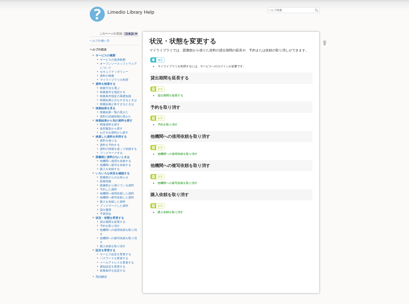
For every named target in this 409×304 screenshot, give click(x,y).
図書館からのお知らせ (114, 177)
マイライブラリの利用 (114, 79)
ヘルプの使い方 (100, 40)
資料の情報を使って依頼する (118, 149)
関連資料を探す (110, 124)
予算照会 (105, 213)
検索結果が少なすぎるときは (118, 100)
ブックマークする (111, 153)
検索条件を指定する (112, 92)
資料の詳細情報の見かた (115, 116)
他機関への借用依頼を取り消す (177, 154)
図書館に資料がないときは (113, 157)
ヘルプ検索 (317, 10)
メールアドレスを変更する (117, 262)
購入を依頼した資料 (112, 201)
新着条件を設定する (112, 270)
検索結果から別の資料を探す (114, 120)
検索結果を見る (106, 108)
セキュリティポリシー (114, 71)
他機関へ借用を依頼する (115, 161)
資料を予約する (110, 145)
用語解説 (101, 276)
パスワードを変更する (114, 258)
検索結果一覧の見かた (114, 112)
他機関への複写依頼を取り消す (177, 183)
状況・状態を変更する (110, 217)
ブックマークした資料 (114, 205)
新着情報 (105, 181)
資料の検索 (107, 75)
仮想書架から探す (111, 128)
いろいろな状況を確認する (113, 173)
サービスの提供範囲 (112, 59)
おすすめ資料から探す (114, 132)
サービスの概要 (106, 55)
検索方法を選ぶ (110, 88)
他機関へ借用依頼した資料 (117, 193)
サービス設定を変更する (115, 254)
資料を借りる (108, 140)
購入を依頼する (110, 169)
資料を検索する (106, 83)
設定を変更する (106, 250)
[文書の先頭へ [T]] (325, 42)
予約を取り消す (110, 226)
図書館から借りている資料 (117, 185)
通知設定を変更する (112, 266)
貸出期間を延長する (112, 222)
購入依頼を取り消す (112, 246)
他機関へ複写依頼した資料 (117, 197)
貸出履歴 (105, 209)
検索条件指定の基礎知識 (115, 96)
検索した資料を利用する (111, 136)
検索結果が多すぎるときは (117, 104)
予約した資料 (108, 189)
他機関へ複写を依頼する (115, 165)
